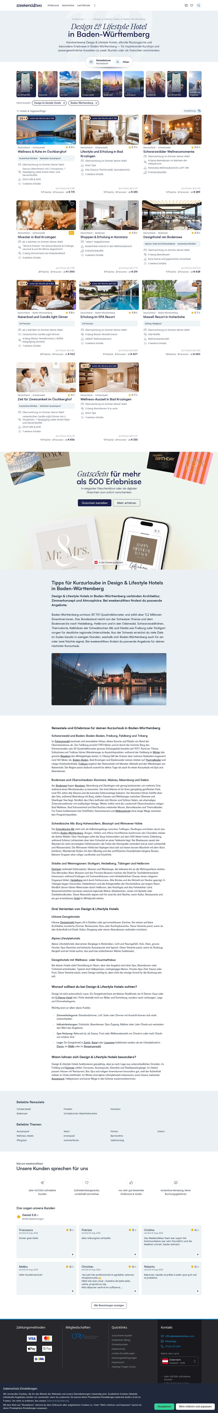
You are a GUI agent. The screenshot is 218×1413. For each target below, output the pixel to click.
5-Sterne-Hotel (63, 997)
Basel (95, 1042)
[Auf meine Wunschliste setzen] (72, 118)
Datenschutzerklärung (58, 1400)
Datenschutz (118, 1348)
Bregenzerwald (92, 1046)
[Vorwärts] (201, 84)
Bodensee (61, 785)
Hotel (77, 898)
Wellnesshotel (122, 810)
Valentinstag (117, 1140)
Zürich (87, 1042)
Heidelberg (76, 880)
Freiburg (83, 763)
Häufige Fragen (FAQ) (124, 1366)
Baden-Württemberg (71, 832)
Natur (67, 1131)
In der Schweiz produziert (111, 562)
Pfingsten (22, 1140)
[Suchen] (199, 5)
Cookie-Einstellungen (123, 1353)
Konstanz (80, 785)
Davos (60, 1046)
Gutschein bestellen (95, 503)
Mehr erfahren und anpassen (195, 1406)
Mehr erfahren (126, 503)
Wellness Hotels (25, 1135)
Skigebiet (65, 756)
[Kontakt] (186, 5)
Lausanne (109, 1042)
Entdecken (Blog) (121, 1339)
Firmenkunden (120, 1344)
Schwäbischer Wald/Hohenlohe (80, 1113)
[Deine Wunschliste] (191, 5)
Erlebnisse (53, 5)
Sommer (70, 1067)
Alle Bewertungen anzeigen (109, 1305)
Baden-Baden (80, 759)
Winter (156, 752)
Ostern (161, 1131)
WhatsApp (170, 1341)
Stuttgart (56, 869)
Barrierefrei (117, 1135)
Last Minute (83, 5)
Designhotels (67, 922)
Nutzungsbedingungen (124, 1357)
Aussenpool (58, 1078)
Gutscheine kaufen (122, 1335)
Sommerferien (71, 1140)
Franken (68, 1109)
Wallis (71, 1046)
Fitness (114, 1131)
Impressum (118, 1362)
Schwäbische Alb (65, 829)
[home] (29, 5)
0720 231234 (172, 1346)
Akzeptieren (164, 1406)
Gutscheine (68, 5)
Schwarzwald (62, 741)
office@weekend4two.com (179, 1336)
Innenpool (69, 1135)
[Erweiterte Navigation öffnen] (95, 5)
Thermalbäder (153, 759)
